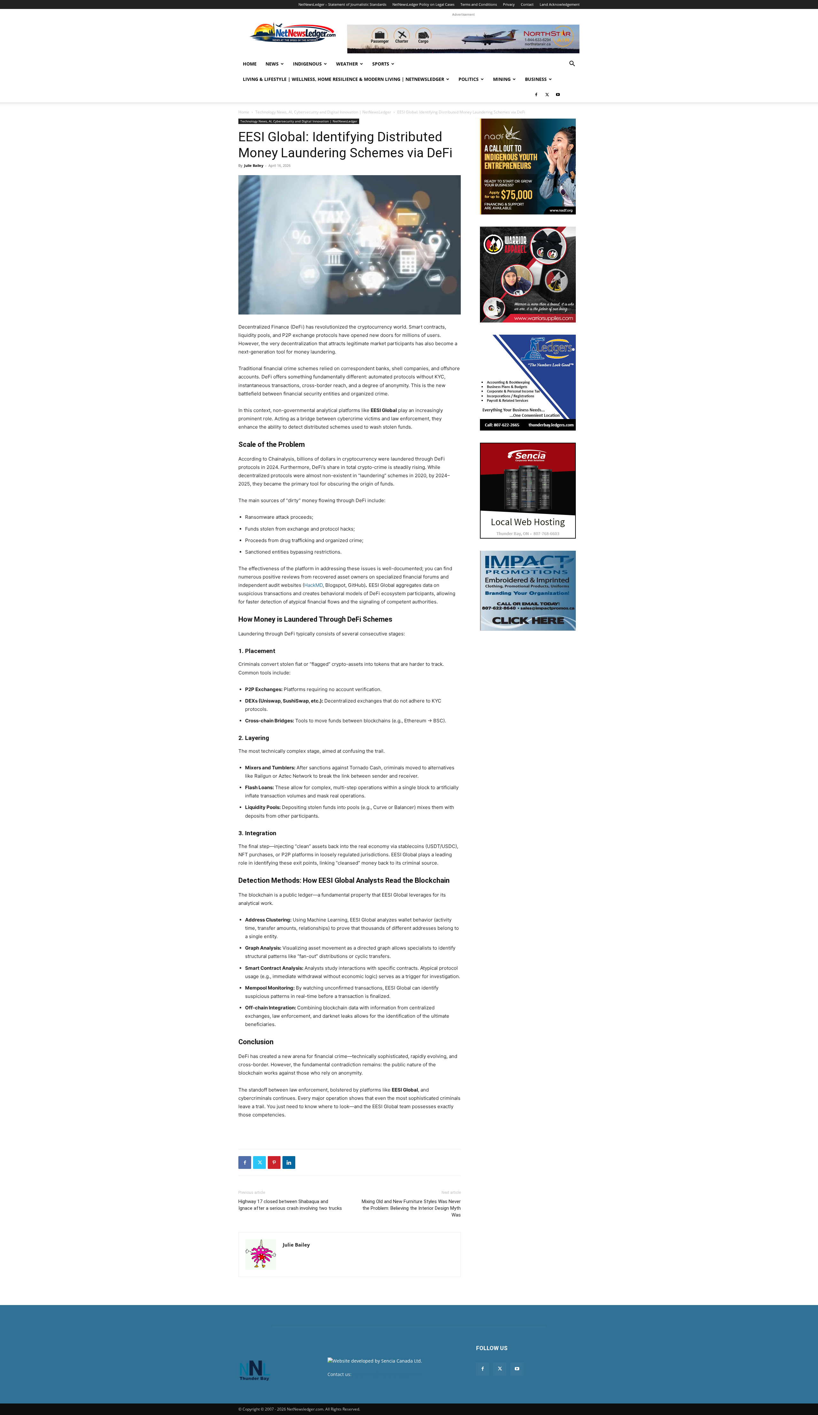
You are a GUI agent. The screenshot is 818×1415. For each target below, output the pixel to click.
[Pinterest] (274, 1162)
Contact (527, 4)
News (272, 64)
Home (250, 64)
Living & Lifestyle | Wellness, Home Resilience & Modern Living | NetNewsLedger (343, 79)
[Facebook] (536, 94)
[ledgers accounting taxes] (528, 383)
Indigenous (307, 64)
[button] (572, 64)
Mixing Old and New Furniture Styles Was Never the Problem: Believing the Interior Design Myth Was (411, 1208)
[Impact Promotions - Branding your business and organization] (528, 591)
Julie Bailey (253, 165)
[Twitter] (547, 94)
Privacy (509, 4)
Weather (347, 64)
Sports (380, 64)
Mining (502, 79)
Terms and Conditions (478, 4)
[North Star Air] (463, 39)
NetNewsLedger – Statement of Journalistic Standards (342, 4)
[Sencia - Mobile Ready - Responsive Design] (528, 491)
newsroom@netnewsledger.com (387, 1374)
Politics (469, 79)
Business (536, 79)
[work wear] (528, 275)
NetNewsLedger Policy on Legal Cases (423, 4)
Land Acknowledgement (560, 4)
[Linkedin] (288, 1162)
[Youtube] (558, 94)
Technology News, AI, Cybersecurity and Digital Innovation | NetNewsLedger (323, 112)
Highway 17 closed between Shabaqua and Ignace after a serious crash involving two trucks (290, 1205)
